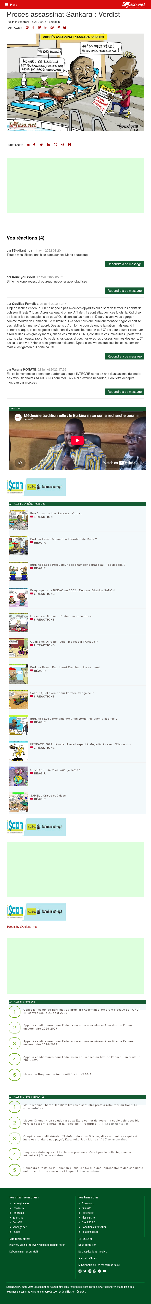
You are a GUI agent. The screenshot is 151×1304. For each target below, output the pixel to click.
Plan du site (88, 1217)
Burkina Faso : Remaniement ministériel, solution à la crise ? (74, 718)
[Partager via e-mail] (27, 28)
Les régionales (21, 1203)
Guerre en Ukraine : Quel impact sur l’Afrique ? (64, 641)
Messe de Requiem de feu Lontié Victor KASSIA (57, 1074)
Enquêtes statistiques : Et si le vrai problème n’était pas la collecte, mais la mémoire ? (77, 1153)
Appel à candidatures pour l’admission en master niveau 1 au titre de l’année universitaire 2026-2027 (78, 1027)
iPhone (93, 1258)
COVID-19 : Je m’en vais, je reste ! (55, 769)
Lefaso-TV (18, 1208)
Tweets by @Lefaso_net (22, 927)
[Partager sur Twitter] (39, 28)
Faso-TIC (17, 1222)
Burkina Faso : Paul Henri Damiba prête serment (65, 667)
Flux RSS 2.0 (88, 1222)
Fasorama (18, 1213)
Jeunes (16, 1232)
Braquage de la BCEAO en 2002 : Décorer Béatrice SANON (72, 590)
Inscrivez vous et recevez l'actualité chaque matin (37, 1245)
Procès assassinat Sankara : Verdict (56, 513)
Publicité (86, 1208)
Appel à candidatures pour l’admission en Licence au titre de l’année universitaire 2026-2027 (81, 1058)
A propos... (88, 1203)
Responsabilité (90, 1232)
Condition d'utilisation (94, 1227)
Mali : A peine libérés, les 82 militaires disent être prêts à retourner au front (77, 1104)
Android (82, 1258)
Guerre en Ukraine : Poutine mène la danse (61, 616)
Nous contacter (87, 1245)
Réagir (39, 542)
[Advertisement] (75, 185)
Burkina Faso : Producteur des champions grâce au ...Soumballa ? (77, 564)
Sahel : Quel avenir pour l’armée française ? (62, 693)
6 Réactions (44, 696)
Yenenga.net (20, 1227)
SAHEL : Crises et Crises (48, 795)
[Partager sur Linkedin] (45, 28)
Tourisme (18, 1217)
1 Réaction (43, 517)
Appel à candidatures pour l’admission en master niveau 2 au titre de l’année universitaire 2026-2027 (78, 1043)
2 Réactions (44, 593)
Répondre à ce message (125, 264)
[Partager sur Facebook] (33, 28)
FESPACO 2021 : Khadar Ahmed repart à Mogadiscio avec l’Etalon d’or (81, 744)
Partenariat (88, 1213)
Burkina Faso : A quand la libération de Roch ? (63, 539)
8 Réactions (44, 619)
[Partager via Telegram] (58, 28)
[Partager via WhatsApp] (52, 28)
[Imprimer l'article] (64, 28)
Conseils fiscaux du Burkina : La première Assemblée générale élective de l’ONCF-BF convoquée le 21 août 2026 (82, 1011)
